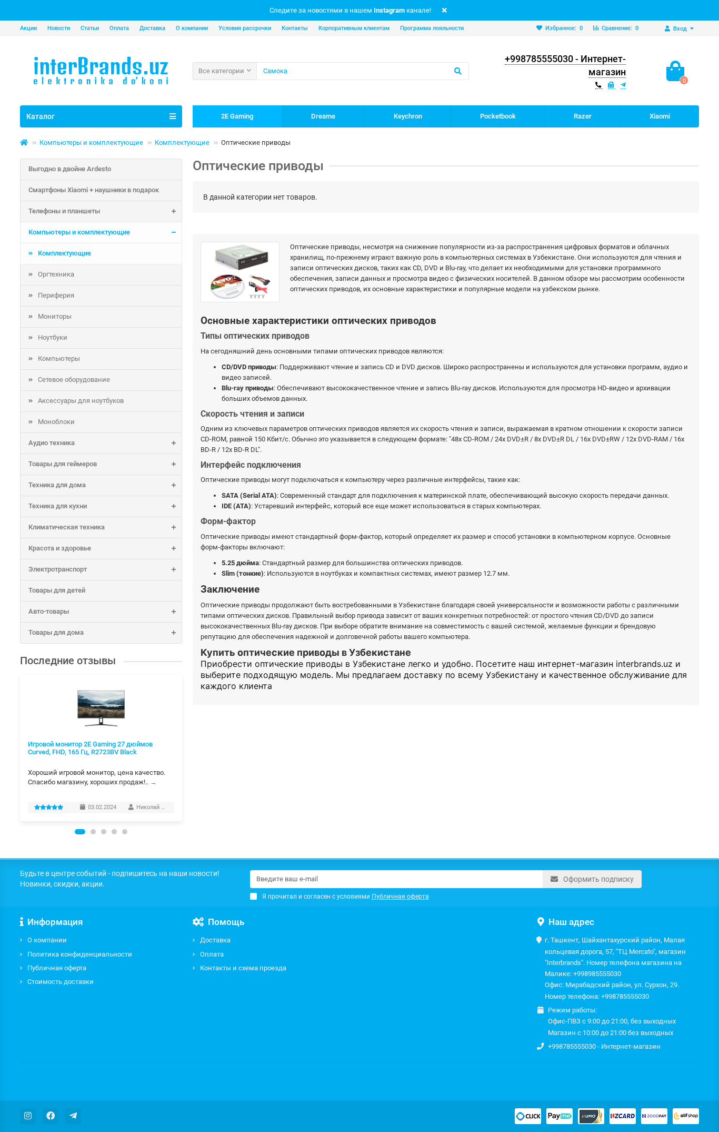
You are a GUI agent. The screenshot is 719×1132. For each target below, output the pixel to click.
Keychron (408, 116)
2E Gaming (237, 116)
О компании (192, 28)
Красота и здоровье (59, 548)
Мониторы (55, 316)
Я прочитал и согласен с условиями (345, 896)
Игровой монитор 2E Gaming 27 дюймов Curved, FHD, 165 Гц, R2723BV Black (90, 748)
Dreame (323, 116)
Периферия (56, 295)
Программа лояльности (432, 28)
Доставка (152, 28)
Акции (28, 28)
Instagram (389, 10)
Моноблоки (56, 422)
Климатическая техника (66, 527)
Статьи (90, 28)
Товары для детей (56, 590)
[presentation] (20, 747)
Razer (583, 116)
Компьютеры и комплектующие (91, 142)
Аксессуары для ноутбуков (81, 401)
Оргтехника (56, 274)
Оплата (119, 28)
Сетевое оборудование (74, 379)
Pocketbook (498, 116)
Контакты (295, 28)
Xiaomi (660, 116)
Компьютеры (59, 358)
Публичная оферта (56, 968)
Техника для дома (57, 485)
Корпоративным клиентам (354, 28)
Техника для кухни (57, 506)
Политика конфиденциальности (79, 954)
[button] (80, 831)
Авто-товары (48, 611)
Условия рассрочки (244, 28)
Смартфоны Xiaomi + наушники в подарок (93, 190)
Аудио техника (51, 443)
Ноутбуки (52, 337)
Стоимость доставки (60, 982)
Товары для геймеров (62, 464)
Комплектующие (182, 142)
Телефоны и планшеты (64, 211)
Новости (58, 28)
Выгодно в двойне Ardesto (69, 169)
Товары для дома (56, 632)
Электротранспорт (57, 569)
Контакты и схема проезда (243, 968)
